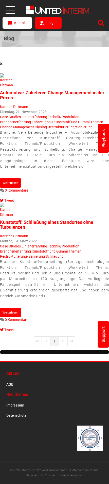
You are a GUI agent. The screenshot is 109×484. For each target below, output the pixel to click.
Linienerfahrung (34, 116)
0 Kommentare (16, 190)
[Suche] (101, 23)
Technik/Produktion (63, 116)
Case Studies (10, 116)
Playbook (103, 138)
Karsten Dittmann (14, 106)
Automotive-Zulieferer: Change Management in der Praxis (52, 95)
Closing (41, 126)
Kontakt (20, 22)
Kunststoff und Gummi (71, 121)
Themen (96, 121)
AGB (9, 384)
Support (103, 334)
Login (52, 22)
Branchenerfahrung (15, 121)
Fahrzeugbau (42, 121)
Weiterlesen (10, 183)
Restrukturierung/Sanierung (70, 126)
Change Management (17, 126)
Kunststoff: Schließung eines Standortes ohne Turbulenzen (46, 224)
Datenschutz (16, 415)
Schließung (55, 256)
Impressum (15, 405)
